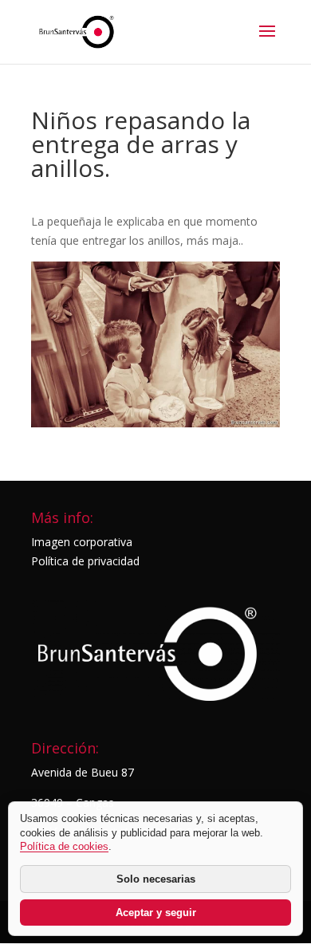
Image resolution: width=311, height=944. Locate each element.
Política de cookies (64, 846)
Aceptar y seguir (156, 912)
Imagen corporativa (81, 541)
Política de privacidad (85, 560)
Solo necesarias (155, 879)
